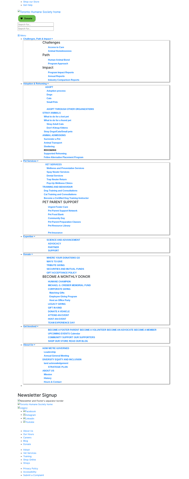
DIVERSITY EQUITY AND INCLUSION (61, 359)
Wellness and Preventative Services (65, 168)
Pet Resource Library (59, 225)
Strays (26, 463)
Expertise (28, 236)
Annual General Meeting (56, 356)
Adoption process (56, 91)
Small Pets (52, 102)
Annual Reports (56, 76)
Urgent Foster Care (58, 207)
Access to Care (56, 47)
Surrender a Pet (52, 139)
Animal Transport (53, 143)
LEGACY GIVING (57, 304)
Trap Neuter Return (57, 179)
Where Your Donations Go (63, 258)
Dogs (49, 94)
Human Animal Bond (59, 60)
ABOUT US (48, 371)
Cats (49, 98)
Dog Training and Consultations (60, 190)
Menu (23, 35)
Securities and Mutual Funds (65, 269)
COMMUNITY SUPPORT (60, 337)
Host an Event (57, 319)
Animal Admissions (54, 135)
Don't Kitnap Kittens (57, 128)
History (47, 378)
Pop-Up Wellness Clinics (60, 183)
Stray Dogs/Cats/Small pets (58, 131)
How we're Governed (55, 348)
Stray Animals (51, 113)
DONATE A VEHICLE (59, 311)
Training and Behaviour (57, 187)
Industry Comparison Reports (63, 80)
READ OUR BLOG (78, 341)
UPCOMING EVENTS (59, 333)
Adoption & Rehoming (35, 83)
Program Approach (58, 63)
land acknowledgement (56, 363)
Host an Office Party (59, 300)
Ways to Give (55, 261)
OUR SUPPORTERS (84, 337)
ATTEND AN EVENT (58, 315)
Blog (25, 440)
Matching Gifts (56, 293)
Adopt (49, 87)
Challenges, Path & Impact (37, 39)
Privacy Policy (30, 468)
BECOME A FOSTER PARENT (63, 330)
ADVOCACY (54, 243)
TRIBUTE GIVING (56, 265)
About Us (28, 345)
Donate (27, 254)
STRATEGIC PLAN (58, 367)
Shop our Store (31, 1)
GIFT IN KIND (55, 308)
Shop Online (29, 459)
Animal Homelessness (60, 51)
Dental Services (55, 176)
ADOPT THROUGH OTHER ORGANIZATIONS (70, 109)
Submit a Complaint (33, 475)
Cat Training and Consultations (60, 194)
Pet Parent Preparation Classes (64, 222)
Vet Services (53, 164)
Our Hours (28, 434)
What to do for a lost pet (56, 116)
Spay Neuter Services (58, 172)
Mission (48, 374)
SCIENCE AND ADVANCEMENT (63, 240)
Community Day (56, 218)
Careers (27, 437)
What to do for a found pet (57, 120)
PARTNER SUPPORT (53, 249)
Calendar (75, 333)
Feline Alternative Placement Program (63, 157)
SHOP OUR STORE (58, 341)
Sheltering (49, 146)
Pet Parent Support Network (62, 211)
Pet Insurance (55, 233)
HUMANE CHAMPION (59, 281)
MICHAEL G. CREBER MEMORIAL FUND (69, 285)
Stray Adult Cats (55, 124)
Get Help (28, 5)
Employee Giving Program (63, 296)
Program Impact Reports (61, 72)
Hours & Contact (52, 382)
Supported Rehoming (55, 153)
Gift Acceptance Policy (62, 273)
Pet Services (30, 161)
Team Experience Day (61, 323)
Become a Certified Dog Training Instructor (66, 198)
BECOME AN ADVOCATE (120, 330)
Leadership (50, 352)
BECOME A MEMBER (145, 330)
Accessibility (29, 471)
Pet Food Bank (56, 214)
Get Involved (30, 326)
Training (27, 456)
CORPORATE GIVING (59, 289)
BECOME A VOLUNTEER (93, 330)
